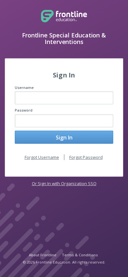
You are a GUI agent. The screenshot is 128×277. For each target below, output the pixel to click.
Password (23, 110)
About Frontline (42, 254)
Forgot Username (42, 157)
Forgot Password (86, 157)
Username (24, 87)
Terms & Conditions (80, 254)
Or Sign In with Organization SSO (64, 183)
